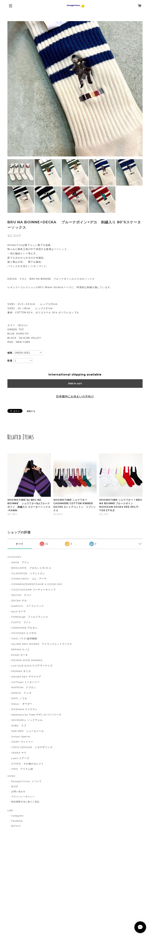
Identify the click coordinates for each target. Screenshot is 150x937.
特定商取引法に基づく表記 (25, 801)
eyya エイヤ (18, 611)
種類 (9, 352)
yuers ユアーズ (20, 758)
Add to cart (75, 383)
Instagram (17, 815)
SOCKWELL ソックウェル (26, 720)
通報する (31, 411)
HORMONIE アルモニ (24, 627)
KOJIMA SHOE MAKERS (26, 660)
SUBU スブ (18, 725)
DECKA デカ (19, 600)
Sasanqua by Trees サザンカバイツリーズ (36, 714)
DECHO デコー (21, 595)
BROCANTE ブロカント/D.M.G (31, 567)
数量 (9, 360)
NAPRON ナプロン (23, 687)
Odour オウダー (21, 703)
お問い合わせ (18, 791)
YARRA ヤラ (18, 752)
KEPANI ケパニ (20, 649)
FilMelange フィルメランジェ (29, 616)
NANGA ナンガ (21, 692)
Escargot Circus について (26, 781)
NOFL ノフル (19, 698)
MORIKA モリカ (21, 671)
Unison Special (20, 736)
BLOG (14, 786)
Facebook (17, 820)
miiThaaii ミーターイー (25, 682)
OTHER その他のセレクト (27, 763)
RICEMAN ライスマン (24, 709)
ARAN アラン (20, 562)
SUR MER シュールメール (27, 730)
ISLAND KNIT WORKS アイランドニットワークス (41, 643)
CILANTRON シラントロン (28, 573)
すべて (19, 544)
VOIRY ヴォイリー (22, 741)
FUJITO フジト (21, 622)
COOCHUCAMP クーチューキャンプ (33, 589)
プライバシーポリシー (23, 796)
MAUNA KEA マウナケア (26, 676)
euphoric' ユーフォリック (27, 605)
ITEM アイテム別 (22, 768)
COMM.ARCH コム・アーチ (28, 578)
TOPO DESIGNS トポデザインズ (31, 747)
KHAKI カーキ (19, 654)
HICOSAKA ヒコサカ (23, 633)
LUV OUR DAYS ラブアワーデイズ (31, 665)
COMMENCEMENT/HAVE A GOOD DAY (36, 584)
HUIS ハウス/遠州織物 (24, 638)
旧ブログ (16, 826)
